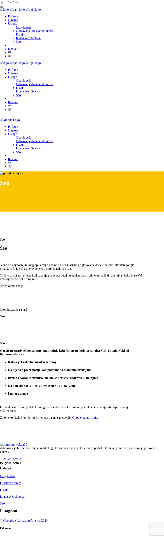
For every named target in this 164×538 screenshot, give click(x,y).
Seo (2, 503)
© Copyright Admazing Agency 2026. (24, 520)
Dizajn (4, 489)
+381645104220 (10, 459)
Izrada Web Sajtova (12, 496)
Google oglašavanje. (85, 417)
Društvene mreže (10, 483)
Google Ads (7, 476)
